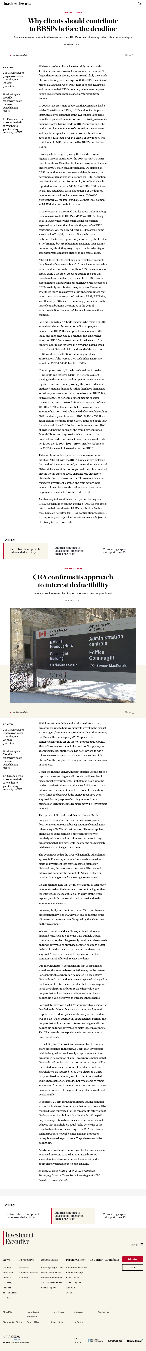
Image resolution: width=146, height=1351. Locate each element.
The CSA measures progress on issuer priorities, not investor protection (13, 79)
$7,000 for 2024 (96, 1287)
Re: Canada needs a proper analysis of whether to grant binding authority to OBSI (13, 126)
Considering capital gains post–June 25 (114, 551)
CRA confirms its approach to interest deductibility (24, 551)
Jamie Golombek (73, 12)
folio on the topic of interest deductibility (80, 741)
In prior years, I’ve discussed (55, 211)
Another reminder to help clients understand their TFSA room (69, 550)
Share (128, 55)
